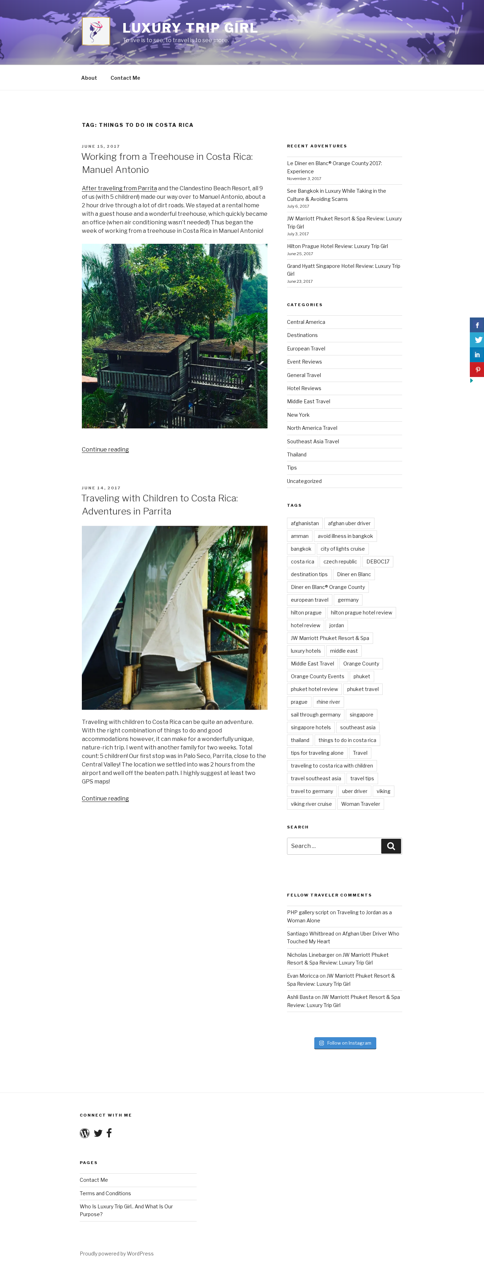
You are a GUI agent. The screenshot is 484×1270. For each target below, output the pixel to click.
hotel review (305, 625)
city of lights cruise (343, 549)
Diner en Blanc (354, 574)
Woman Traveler (360, 804)
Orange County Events (317, 676)
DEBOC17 (377, 561)
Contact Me (125, 78)
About (89, 78)
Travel (360, 753)
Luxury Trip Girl (191, 28)
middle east (344, 651)
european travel (309, 600)
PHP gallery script (308, 912)
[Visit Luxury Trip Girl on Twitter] (98, 1135)
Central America (306, 322)
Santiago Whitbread (310, 934)
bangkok (301, 549)
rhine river (328, 702)
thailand (300, 740)
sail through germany (316, 715)
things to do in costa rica (347, 740)
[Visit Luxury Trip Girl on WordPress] (85, 1135)
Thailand (296, 454)
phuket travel (363, 689)
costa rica (302, 561)
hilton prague (306, 612)
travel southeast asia (316, 778)
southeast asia (358, 727)
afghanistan (305, 523)
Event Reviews (304, 362)
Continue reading (105, 449)
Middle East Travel (308, 401)
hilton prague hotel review (361, 612)
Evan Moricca (303, 976)
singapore (361, 715)
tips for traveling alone (317, 753)
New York (298, 415)
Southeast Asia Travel (313, 441)
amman (300, 536)
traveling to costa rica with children (332, 766)
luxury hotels (306, 651)
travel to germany (312, 791)
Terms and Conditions (105, 1193)
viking (383, 791)
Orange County (361, 664)
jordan (337, 625)
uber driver (354, 791)
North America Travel (312, 428)
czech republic (340, 561)
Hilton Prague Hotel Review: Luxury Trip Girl (337, 246)
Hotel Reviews (304, 388)
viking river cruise (311, 804)
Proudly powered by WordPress (117, 1254)
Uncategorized (304, 481)
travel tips (362, 778)
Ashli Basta (300, 997)
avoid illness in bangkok (345, 536)
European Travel (306, 348)
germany (348, 600)
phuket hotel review (314, 689)
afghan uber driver (349, 523)
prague (299, 702)
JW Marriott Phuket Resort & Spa (330, 638)
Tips (292, 468)
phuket (362, 676)
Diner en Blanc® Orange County (328, 587)
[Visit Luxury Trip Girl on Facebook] (109, 1135)
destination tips (309, 574)
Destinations (302, 335)
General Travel (304, 375)
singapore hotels (311, 727)
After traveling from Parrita (119, 188)
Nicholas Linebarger (310, 955)
